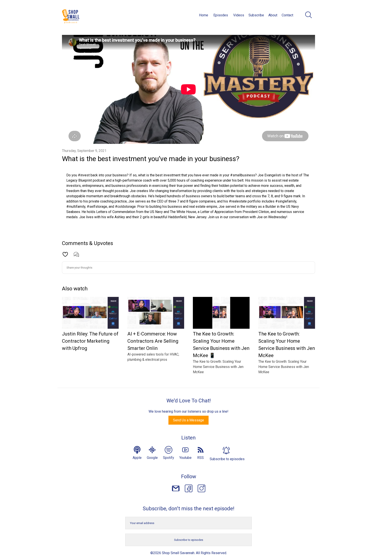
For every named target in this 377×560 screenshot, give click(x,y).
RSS (200, 458)
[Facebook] (188, 489)
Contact (287, 15)
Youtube (185, 458)
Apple (137, 458)
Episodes (220, 15)
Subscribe (256, 15)
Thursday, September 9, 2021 (84, 151)
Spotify (168, 458)
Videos (238, 15)
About (272, 15)
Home (203, 15)
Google (152, 458)
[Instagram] (201, 489)
